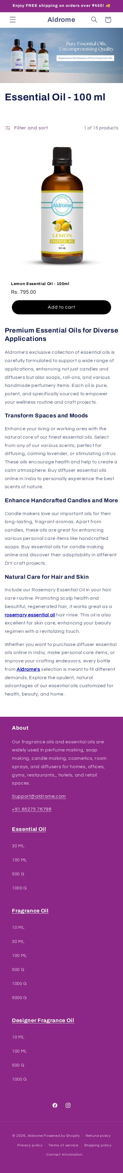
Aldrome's (28, 669)
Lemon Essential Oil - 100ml (40, 283)
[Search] (94, 20)
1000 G (19, 888)
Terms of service (63, 1145)
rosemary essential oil (30, 614)
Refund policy (98, 1135)
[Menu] (12, 20)
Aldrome (35, 1135)
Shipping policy (97, 1145)
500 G (18, 874)
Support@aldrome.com (39, 796)
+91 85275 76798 (31, 809)
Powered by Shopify (62, 1135)
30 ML (18, 846)
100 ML (19, 860)
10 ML (18, 927)
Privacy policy (29, 1145)
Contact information (64, 1154)
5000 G (19, 998)
